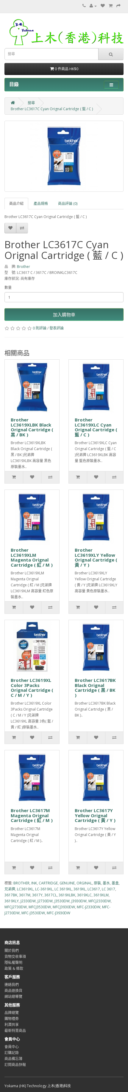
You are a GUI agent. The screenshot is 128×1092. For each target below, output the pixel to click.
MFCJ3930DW (64, 907)
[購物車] (111, 5)
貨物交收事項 (15, 956)
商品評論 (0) (67, 203)
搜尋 (31, 102)
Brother (23, 266)
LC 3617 (108, 889)
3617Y (37, 895)
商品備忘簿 (13, 1058)
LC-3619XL (44, 889)
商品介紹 (16, 203)
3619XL (80, 889)
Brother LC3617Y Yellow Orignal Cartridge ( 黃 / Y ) (95, 815)
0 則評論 (39, 328)
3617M (24, 895)
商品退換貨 (13, 990)
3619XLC (84, 895)
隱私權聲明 (13, 962)
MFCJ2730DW (15, 907)
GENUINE (67, 883)
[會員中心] (93, 5)
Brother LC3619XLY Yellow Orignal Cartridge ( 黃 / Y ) (96, 557)
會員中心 (11, 1046)
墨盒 (115, 883)
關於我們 (11, 950)
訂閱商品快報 (15, 1064)
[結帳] (118, 5)
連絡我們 (11, 984)
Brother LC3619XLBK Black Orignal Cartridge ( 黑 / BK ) (32, 427)
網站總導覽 (13, 996)
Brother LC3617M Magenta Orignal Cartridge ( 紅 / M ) (32, 815)
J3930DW (79, 901)
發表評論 (56, 328)
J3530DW (62, 901)
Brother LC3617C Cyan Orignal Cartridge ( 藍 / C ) (52, 108)
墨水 (106, 883)
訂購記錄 (11, 1052)
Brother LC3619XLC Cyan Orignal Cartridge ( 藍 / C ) (96, 427)
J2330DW (28, 901)
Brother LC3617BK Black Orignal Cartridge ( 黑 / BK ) (95, 687)
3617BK (10, 895)
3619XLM (101, 895)
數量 (8, 287)
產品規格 (41, 203)
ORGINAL (84, 883)
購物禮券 (11, 1018)
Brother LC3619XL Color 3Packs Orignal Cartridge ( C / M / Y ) (32, 687)
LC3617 (94, 889)
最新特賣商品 (15, 1030)
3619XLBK (67, 895)
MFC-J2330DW (88, 907)
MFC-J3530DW (33, 912)
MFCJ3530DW (40, 907)
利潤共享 (11, 1024)
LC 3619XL (63, 889)
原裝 (97, 883)
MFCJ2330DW (99, 901)
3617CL (50, 895)
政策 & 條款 (13, 968)
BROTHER (21, 883)
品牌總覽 (11, 1012)
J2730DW (45, 901)
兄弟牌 (9, 889)
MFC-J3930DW (58, 912)
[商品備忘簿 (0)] (103, 5)
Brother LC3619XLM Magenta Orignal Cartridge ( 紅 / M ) (32, 557)
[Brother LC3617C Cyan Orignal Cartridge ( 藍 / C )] (64, 156)
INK (34, 883)
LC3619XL (25, 889)
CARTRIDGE (48, 883)
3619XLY (11, 901)
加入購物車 (64, 315)
